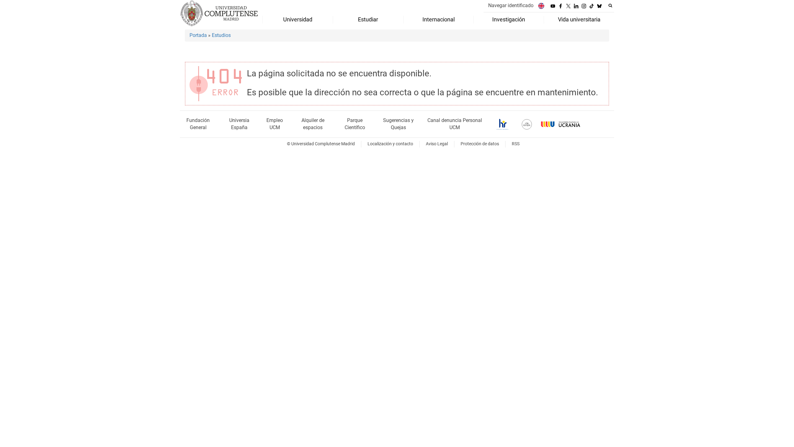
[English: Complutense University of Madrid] (541, 5)
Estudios (221, 35)
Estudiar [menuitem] (368, 19)
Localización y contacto (390, 144)
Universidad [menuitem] (297, 19)
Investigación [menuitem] (508, 19)
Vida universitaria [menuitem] (579, 19)
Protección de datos (480, 144)
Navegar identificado (510, 5)
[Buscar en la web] (610, 5)
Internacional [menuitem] (438, 19)
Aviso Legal (437, 144)
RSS (516, 144)
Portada (198, 35)
